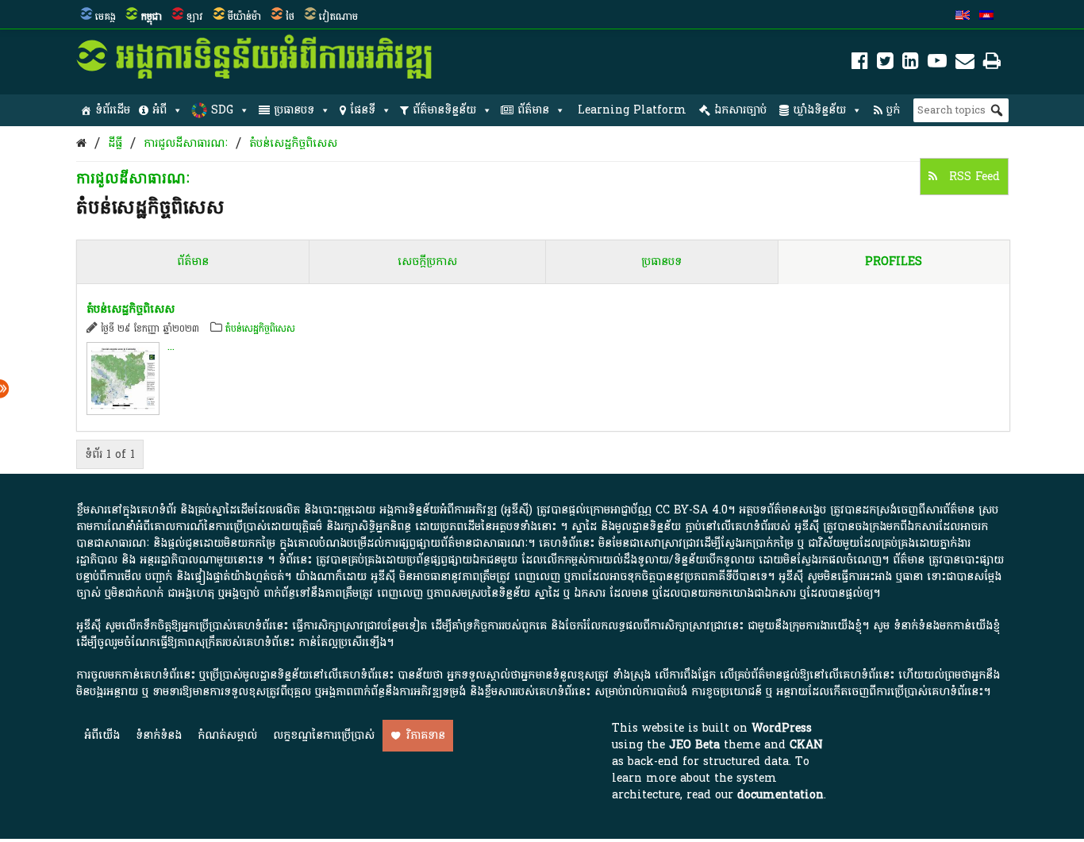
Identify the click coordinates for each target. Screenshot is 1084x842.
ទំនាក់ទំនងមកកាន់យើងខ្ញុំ (947, 626)
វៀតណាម (338, 16)
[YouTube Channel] (937, 64)
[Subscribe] (964, 64)
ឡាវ (194, 16)
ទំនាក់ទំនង (159, 735)
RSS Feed (972, 176)
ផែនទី (362, 110)
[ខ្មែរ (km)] (986, 16)
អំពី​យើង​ (102, 735)
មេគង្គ (105, 16)
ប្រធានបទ (294, 110)
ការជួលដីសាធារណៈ (186, 143)
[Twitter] (885, 64)
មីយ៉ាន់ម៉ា (244, 16)
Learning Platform (632, 110)
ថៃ (290, 16)
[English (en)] (962, 16)
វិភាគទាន (425, 735)
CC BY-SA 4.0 (691, 510)
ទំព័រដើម (112, 110)
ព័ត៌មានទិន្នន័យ (444, 110)
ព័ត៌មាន (533, 110)
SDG (222, 110)
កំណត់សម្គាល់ (227, 735)
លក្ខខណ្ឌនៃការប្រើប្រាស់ (324, 735)
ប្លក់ (893, 110)
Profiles (893, 261)
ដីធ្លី (115, 143)
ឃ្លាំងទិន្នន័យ (819, 110)
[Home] (81, 143)
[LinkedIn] (910, 64)
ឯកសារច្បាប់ (740, 110)
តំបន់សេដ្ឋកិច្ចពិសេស (293, 143)
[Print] (992, 64)
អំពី (159, 110)
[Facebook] (859, 64)
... (171, 346)
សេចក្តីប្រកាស (427, 261)
